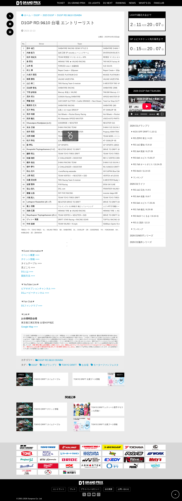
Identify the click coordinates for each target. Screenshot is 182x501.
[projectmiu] (26, 459)
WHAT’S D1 (145, 3)
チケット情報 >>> (30, 259)
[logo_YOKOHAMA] (134, 447)
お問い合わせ (123, 489)
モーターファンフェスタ (106, 365)
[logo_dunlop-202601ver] (112, 447)
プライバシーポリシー (90, 489)
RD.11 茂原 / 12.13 (141, 222)
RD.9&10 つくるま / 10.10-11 (146, 216)
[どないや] (48, 472)
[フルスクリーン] (162, 114)
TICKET (61, 3)
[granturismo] (26, 447)
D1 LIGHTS (94, 3)
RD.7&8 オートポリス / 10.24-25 (147, 164)
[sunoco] (112, 453)
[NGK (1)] (69, 465)
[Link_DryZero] (26, 472)
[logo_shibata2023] (91, 447)
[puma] (134, 465)
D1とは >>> (27, 271)
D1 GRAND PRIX (76, 3)
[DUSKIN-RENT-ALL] (48, 453)
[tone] (26, 453)
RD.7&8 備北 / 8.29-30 (143, 209)
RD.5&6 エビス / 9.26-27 (144, 158)
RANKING (121, 3)
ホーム (27, 15)
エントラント (58, 489)
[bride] (69, 459)
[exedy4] (112, 459)
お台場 (85, 365)
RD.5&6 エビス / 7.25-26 (144, 203)
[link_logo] (91, 453)
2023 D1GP (48, 15)
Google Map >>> (29, 327)
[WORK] (155, 453)
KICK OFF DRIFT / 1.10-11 (145, 132)
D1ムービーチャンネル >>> (35, 293)
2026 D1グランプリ (139, 126)
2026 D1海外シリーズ (141, 242)
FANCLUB (159, 3)
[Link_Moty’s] (155, 459)
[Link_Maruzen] (69, 453)
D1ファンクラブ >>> (31, 305)
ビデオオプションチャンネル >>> (38, 288)
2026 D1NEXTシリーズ (141, 235)
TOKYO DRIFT (69, 365)
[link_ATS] (91, 459)
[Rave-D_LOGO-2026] (134, 459)
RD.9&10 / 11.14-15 (141, 171)
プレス (72, 489)
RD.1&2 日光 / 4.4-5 (142, 190)
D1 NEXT (107, 3)
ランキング (138, 177)
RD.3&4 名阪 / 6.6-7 (142, 196)
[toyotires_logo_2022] (48, 447)
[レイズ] (134, 453)
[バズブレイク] (26, 465)
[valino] (69, 447)
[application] (147, 106)
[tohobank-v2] (69, 472)
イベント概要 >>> (30, 255)
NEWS (132, 3)
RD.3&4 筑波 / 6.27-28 (143, 151)
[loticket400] (112, 465)
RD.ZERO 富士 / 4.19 (142, 138)
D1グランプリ (50, 365)
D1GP (37, 15)
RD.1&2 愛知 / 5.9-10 (142, 145)
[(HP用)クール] (155, 447)
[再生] (131, 114)
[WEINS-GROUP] (155, 465)
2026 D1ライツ (137, 184)
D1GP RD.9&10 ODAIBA (69, 15)
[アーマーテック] (91, 465)
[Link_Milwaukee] (48, 465)
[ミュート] (158, 114)
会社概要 (108, 489)
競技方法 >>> (28, 276)
